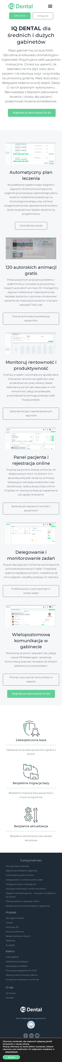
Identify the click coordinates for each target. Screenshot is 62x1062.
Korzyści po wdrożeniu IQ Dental (22, 979)
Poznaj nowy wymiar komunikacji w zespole (31, 679)
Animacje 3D (12, 927)
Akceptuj (11, 1057)
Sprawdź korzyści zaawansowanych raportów (31, 413)
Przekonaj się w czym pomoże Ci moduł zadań (31, 591)
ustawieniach (11, 1052)
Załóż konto (20, 15)
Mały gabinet (12, 957)
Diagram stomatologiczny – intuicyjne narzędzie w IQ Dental (31, 895)
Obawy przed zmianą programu (22, 975)
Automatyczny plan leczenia (20, 875)
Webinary (10, 940)
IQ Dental (10, 993)
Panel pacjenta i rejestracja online (22, 901)
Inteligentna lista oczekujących (21, 884)
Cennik (9, 922)
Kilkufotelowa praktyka (17, 961)
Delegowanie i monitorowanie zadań (24, 879)
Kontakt (10, 997)
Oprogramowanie (15, 918)
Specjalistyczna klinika (16, 966)
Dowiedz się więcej (31, 225)
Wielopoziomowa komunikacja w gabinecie (28, 906)
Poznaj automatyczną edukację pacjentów (31, 318)
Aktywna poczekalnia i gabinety (21, 870)
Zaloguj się (42, 15)
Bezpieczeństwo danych (18, 936)
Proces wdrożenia (15, 931)
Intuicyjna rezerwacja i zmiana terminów (26, 888)
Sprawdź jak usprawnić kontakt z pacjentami (31, 508)
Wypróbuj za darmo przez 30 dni (32, 112)
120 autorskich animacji (17, 866)
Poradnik (10, 945)
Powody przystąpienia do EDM (21, 970)
